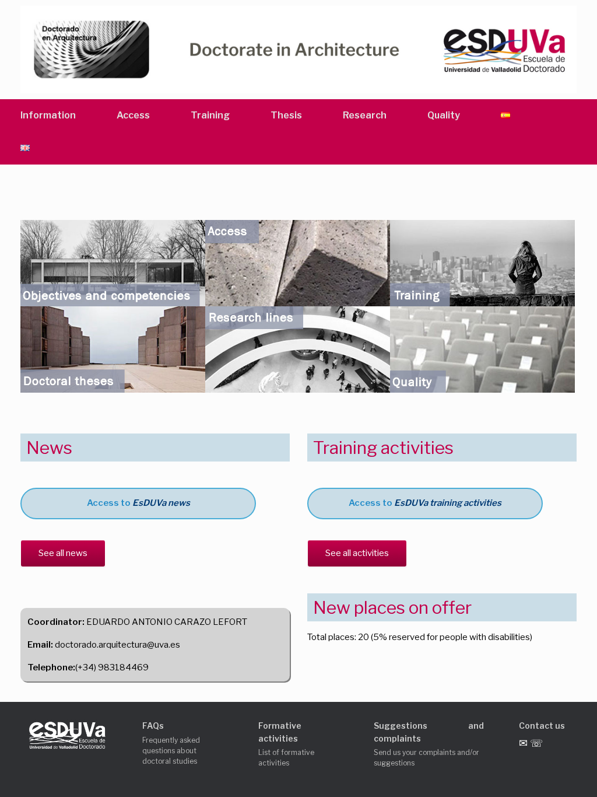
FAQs (153, 725)
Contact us (542, 725)
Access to (138, 503)
